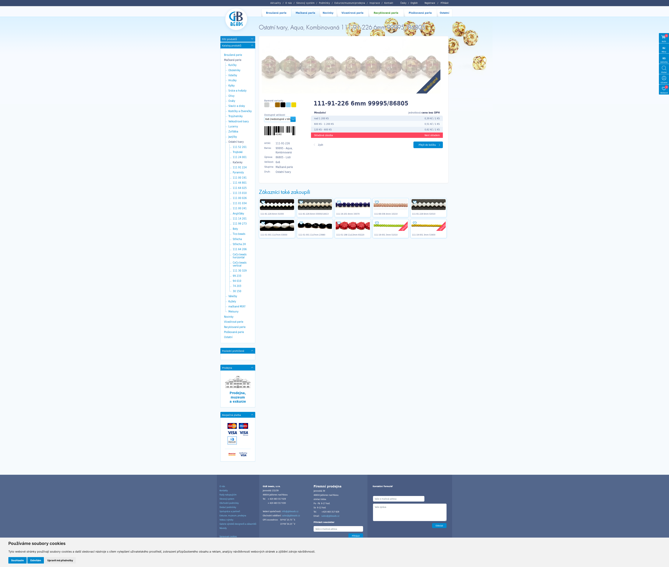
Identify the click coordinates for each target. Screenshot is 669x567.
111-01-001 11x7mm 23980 (311, 234)
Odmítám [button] (35, 560)
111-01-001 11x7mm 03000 (273, 234)
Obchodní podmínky (229, 503)
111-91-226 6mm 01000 (272, 213)
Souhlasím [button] (17, 560)
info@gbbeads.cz (290, 511)
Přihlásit (445, 3)
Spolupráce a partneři (230, 511)
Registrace (430, 3)
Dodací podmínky (228, 507)
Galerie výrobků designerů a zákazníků (238, 523)
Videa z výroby (226, 519)
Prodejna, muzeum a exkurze (238, 397)
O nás (222, 486)
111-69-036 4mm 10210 (386, 213)
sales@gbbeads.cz (291, 515)
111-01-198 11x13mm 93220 (350, 234)
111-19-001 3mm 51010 (386, 234)
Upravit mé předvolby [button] (60, 560)
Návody (223, 528)
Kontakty (224, 490)
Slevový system (227, 498)
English (414, 3)
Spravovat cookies (228, 536)
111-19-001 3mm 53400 (423, 234)
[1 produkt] (266, 104)
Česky (403, 3)
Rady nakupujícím (228, 494)
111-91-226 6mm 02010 (423, 213)
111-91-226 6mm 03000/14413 (313, 213)
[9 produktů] (272, 104)
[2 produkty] (282, 104)
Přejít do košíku (427, 145)
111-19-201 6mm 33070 (348, 213)
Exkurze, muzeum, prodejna (233, 515)
